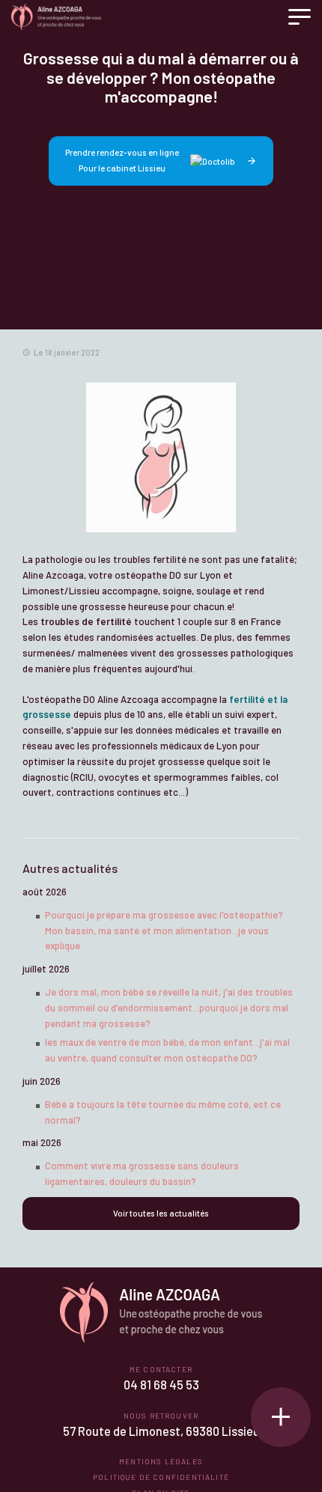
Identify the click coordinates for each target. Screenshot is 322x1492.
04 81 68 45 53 (161, 1384)
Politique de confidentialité (161, 1477)
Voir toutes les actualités (161, 1213)
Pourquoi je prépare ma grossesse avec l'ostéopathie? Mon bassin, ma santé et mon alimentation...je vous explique (164, 930)
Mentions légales (161, 1461)
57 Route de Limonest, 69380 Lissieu (161, 1431)
